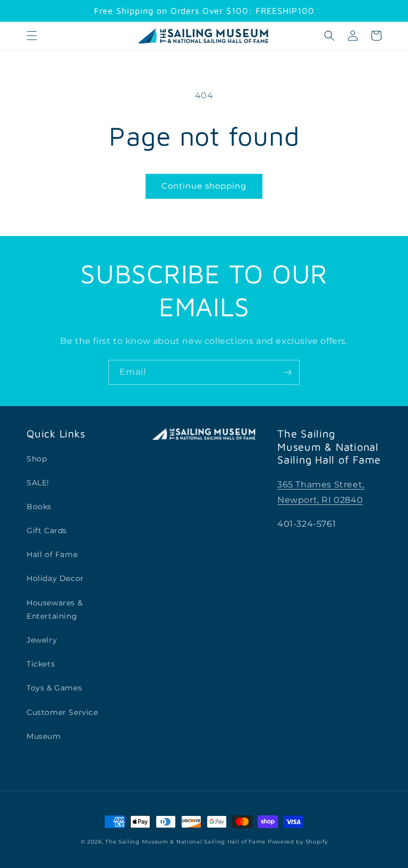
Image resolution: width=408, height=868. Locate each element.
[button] (32, 35)
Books (39, 506)
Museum (44, 736)
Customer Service (62, 712)
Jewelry (42, 640)
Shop (37, 459)
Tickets (41, 664)
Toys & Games (54, 688)
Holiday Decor (55, 578)
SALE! (38, 482)
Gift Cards (47, 530)
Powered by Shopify (298, 841)
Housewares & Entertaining (54, 609)
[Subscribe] (287, 372)
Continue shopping (204, 186)
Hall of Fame (52, 554)
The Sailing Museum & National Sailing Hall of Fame (185, 841)
